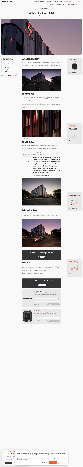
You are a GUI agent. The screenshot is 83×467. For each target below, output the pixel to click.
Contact (66, 1)
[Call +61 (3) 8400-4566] (74, 1)
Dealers (61, 1)
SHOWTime (56, 1)
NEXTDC (41, 273)
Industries (42, 1)
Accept (53, 462)
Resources (49, 1)
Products (36, 1)
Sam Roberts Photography (41, 276)
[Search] (70, 1)
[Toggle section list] (3, 63)
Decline (62, 462)
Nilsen (36, 273)
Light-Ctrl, (30, 273)
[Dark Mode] (79, 1)
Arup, (34, 273)
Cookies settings (44, 462)
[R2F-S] (41, 316)
